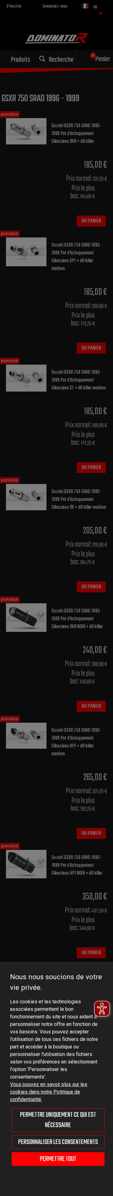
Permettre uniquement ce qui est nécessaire (58, 1120)
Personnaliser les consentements (58, 1142)
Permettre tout (58, 1159)
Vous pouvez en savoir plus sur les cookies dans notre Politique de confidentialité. (48, 1091)
